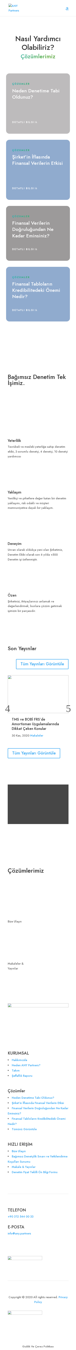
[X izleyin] (27, 1245)
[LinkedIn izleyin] (11, 1245)
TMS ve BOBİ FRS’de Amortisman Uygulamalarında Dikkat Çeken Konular (35, 724)
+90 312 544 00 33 (20, 1216)
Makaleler (36, 735)
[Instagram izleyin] (35, 1245)
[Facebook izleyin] (19, 1245)
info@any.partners (19, 1233)
